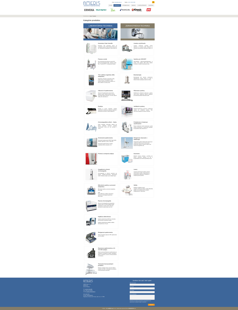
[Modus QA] (113, 10)
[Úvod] (91, 6)
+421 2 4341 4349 (131, 2)
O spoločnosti (142, 5)
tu (146, 301)
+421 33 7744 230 (88, 289)
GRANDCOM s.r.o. (132, 308)
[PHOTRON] (148, 10)
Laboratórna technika (100, 26)
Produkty (117, 5)
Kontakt (151, 5)
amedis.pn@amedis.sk (90, 291)
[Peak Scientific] (136, 10)
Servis (133, 5)
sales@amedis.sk (118, 2)
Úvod (110, 5)
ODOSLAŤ (151, 304)
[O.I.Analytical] (125, 10)
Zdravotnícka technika (138, 26)
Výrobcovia (125, 5)
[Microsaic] (101, 10)
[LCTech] (89, 10)
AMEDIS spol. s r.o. (112, 308)
